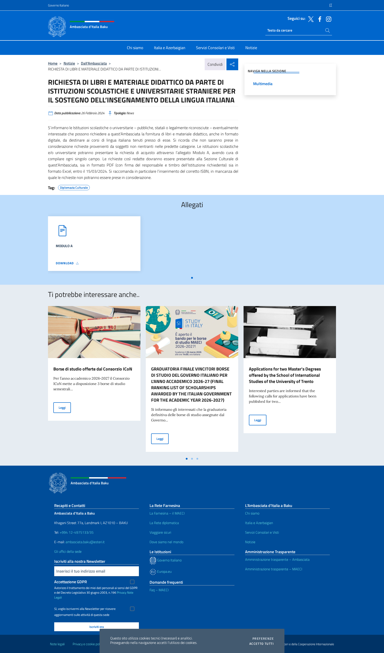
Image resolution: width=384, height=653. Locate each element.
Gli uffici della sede (68, 551)
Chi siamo (252, 513)
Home (53, 63)
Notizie (69, 63)
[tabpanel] (94, 245)
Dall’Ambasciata (94, 63)
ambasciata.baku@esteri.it (85, 542)
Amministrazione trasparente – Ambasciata (277, 559)
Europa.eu (164, 571)
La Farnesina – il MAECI (167, 513)
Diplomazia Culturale (74, 187)
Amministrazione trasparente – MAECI (273, 569)
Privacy (121, 592)
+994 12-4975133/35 (76, 532)
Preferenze (263, 638)
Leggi (65, 407)
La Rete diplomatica (164, 522)
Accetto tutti (261, 643)
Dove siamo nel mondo (166, 542)
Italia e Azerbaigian (259, 522)
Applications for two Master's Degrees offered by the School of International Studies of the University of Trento (285, 375)
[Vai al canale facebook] (318, 18)
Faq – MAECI (159, 590)
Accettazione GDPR (70, 582)
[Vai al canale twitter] (309, 18)
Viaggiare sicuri (160, 532)
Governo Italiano (58, 5)
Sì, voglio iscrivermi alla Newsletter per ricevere (85, 608)
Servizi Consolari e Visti (262, 532)
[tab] (192, 278)
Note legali (57, 644)
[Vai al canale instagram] (327, 18)
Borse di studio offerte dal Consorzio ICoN (92, 368)
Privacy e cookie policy (88, 644)
